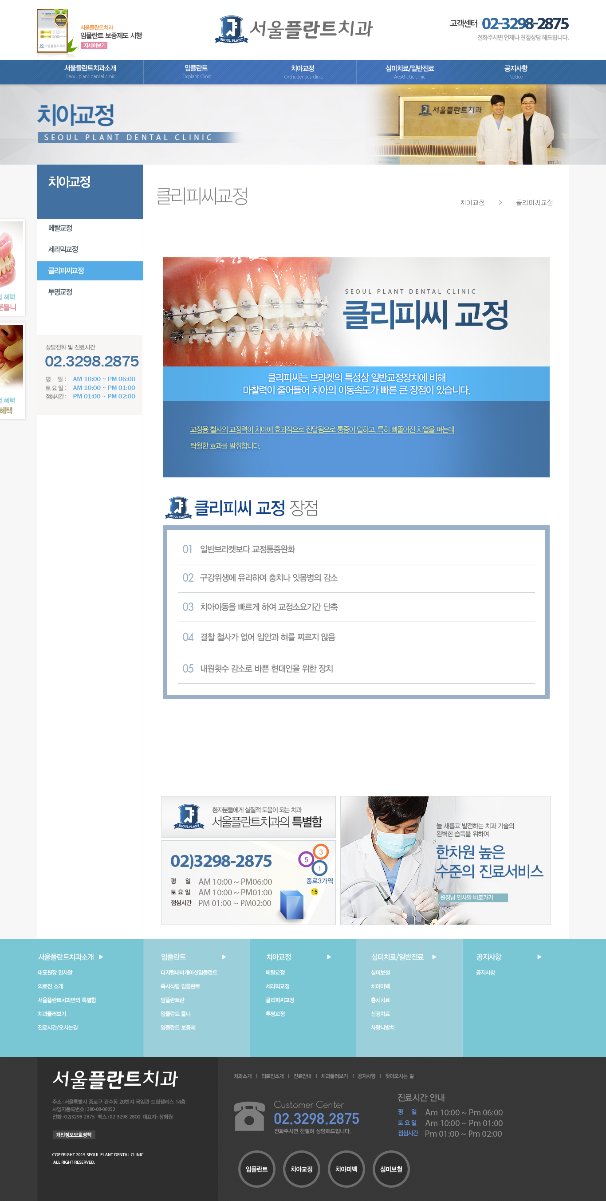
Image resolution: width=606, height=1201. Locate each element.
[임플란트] (196, 82)
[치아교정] (303, 82)
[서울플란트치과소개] (90, 82)
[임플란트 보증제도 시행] (89, 28)
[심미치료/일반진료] (409, 82)
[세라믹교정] (90, 257)
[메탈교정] (90, 236)
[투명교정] (90, 300)
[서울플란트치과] (293, 28)
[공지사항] (516, 82)
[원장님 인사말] (445, 860)
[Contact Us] (248, 882)
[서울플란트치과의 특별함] (248, 816)
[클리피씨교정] (90, 279)
